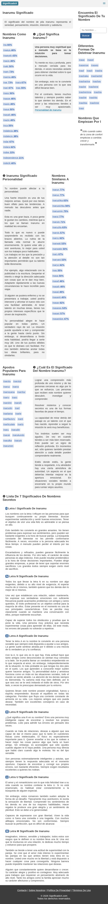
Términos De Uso (81, 890)
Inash (89, 70)
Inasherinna (85, 92)
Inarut (58, 216)
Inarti (20, 419)
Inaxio (9, 104)
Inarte (18, 413)
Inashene (93, 86)
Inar (8, 82)
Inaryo (58, 265)
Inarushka (60, 200)
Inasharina (84, 81)
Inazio (9, 120)
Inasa (58, 275)
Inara (20, 82)
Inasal (58, 292)
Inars (14, 397)
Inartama (8, 413)
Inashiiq (93, 97)
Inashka (83, 103)
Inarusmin (60, 211)
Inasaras (59, 308)
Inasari (58, 313)
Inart (17, 408)
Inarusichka (61, 205)
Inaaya (9, 50)
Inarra (16, 386)
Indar (8, 141)
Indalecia (10, 131)
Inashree (94, 103)
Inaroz (6, 386)
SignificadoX (10, 3)
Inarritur (21, 392)
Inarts (20, 424)
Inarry (6, 397)
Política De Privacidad (58, 890)
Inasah (58, 286)
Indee (9, 152)
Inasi (81, 108)
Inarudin (15, 429)
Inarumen (8, 446)
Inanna (9, 77)
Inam (8, 71)
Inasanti (59, 297)
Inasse (9, 98)
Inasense (84, 65)
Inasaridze (60, 318)
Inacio (9, 61)
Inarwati (59, 243)
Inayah (9, 114)
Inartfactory (9, 419)
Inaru (6, 429)
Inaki (8, 66)
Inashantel (96, 76)
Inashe (82, 86)
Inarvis (58, 232)
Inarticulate (9, 424)
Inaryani (59, 259)
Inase (82, 60)
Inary (57, 254)
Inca (8, 125)
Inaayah (10, 55)
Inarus (58, 195)
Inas (21, 87)
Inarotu (7, 381)
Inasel (90, 60)
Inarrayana (9, 392)
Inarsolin (7, 408)
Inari (8, 87)
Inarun (58, 189)
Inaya (8, 109)
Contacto (22, 890)
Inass (8, 93)
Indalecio (10, 136)
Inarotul (17, 381)
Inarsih (17, 402)
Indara (9, 147)
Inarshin (7, 402)
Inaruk (6, 435)
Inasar (58, 302)
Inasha (98, 70)
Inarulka (7, 440)
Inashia (98, 92)
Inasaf (58, 281)
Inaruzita (59, 227)
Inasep (94, 65)
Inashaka (84, 76)
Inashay (97, 81)
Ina (7, 44)
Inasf (81, 70)
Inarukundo (18, 435)
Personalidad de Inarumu (48, 110)
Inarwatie (59, 249)
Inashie (83, 97)
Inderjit (9, 163)
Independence (13, 157)
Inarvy (58, 238)
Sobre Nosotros (37, 890)
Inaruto (58, 222)
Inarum (18, 440)
